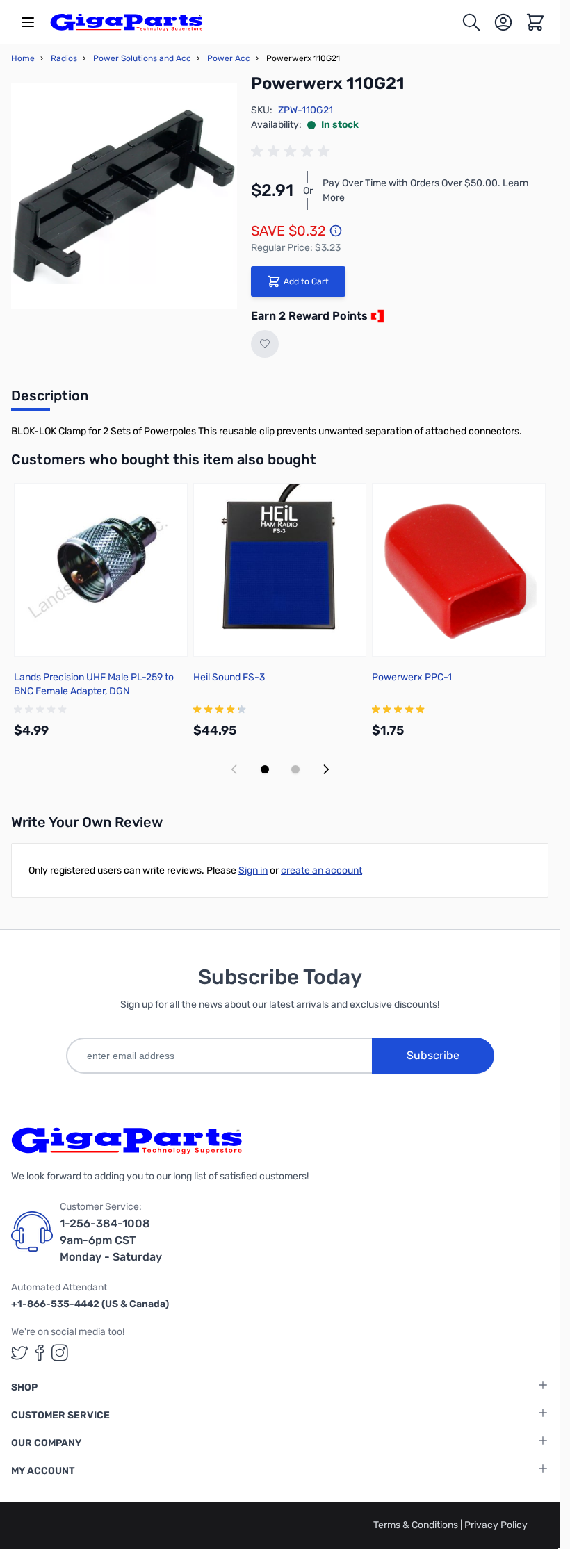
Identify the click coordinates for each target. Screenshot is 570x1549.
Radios (64, 58)
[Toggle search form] (471, 22)
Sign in (253, 870)
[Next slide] (326, 769)
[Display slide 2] (295, 769)
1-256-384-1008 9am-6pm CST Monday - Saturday (111, 1240)
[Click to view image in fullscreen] (124, 196)
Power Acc (228, 58)
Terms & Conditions (416, 1525)
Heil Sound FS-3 (229, 677)
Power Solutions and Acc (142, 58)
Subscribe (433, 1055)
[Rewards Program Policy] (376, 316)
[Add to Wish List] (265, 344)
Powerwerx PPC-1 (412, 677)
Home (23, 58)
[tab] (49, 399)
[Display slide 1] (265, 769)
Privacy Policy (496, 1525)
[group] (292, 151)
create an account (321, 870)
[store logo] (126, 22)
